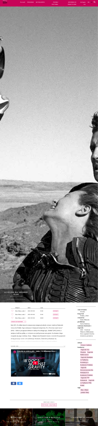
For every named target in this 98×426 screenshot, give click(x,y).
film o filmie (84, 390)
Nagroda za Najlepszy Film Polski (87, 382)
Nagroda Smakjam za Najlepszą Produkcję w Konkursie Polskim (86, 361)
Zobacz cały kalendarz (17, 321)
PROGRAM (30, 2)
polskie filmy (85, 392)
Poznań (22, 2)
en (88, 2)
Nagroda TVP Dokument (84, 379)
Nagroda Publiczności (86, 353)
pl (91, 2)
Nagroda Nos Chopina (84, 351)
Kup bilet (55, 311)
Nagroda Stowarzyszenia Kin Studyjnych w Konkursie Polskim (86, 371)
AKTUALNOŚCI (40, 2)
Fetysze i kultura (86, 345)
